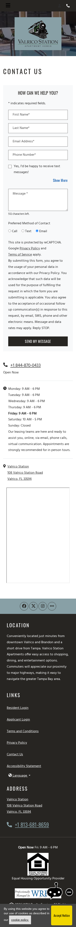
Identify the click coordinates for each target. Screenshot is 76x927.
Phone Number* (24, 155)
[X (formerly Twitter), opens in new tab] (33, 606)
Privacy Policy (30, 248)
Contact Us (15, 754)
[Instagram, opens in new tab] (42, 606)
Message (20, 193)
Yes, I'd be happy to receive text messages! (37, 169)
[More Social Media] (52, 606)
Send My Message (38, 341)
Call (14, 231)
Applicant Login (18, 719)
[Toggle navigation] (8, 6)
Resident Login (17, 708)
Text (28, 231)
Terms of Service (20, 254)
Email (43, 231)
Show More (60, 180)
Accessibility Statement (24, 766)
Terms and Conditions (23, 731)
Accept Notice (62, 915)
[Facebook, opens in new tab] (24, 606)
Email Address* (23, 141)
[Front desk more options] (69, 892)
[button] (60, 6)
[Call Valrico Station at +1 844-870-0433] (68, 6)
